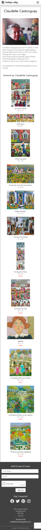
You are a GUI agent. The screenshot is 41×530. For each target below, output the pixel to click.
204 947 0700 (20, 519)
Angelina (20, 341)
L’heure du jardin (20, 159)
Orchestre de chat (20, 309)
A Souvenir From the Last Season (20, 185)
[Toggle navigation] (38, 2)
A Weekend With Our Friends (20, 378)
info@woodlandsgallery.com (20, 522)
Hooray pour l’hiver (20, 272)
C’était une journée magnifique (20, 452)
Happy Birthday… (20, 211)
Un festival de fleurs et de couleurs (20, 415)
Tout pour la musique (20, 237)
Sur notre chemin (20, 108)
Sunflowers (20, 124)
